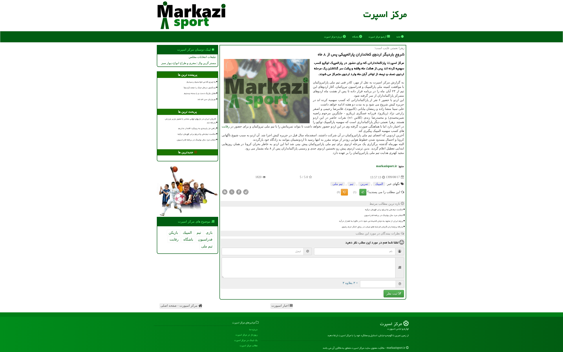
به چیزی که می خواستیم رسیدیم (201, 82)
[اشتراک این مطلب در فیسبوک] (239, 191)
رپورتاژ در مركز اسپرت (247, 334)
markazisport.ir (386, 166)
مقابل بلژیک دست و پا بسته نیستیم (200, 93)
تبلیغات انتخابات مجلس (202, 57)
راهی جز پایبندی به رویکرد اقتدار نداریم (197, 128)
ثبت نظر (392, 293)
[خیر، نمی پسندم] (344, 192)
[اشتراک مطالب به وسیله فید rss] (225, 191)
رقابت (226, 126)
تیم (351, 184)
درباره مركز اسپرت (333, 36)
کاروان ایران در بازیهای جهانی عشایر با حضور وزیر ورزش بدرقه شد (190, 121)
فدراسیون (205, 239)
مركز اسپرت (385, 14)
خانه (399, 36)
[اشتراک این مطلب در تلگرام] (246, 191)
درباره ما (253, 329)
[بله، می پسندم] (362, 192)
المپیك (379, 184)
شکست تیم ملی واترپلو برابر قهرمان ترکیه (384, 209)
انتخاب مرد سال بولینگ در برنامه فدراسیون (383, 215)
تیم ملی (338, 184)
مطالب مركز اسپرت (249, 345)
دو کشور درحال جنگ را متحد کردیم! (200, 87)
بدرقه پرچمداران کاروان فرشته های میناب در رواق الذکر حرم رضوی (372, 227)
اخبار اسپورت (280, 305)
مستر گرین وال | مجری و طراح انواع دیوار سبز (188, 63)
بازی (209, 232)
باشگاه (355, 36)
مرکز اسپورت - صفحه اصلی (179, 305)
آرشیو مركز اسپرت (378, 36)
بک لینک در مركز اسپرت (246, 340)
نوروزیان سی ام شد (206, 99)
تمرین (364, 184)
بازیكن (173, 232)
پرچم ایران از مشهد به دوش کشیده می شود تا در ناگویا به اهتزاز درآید (371, 221)
